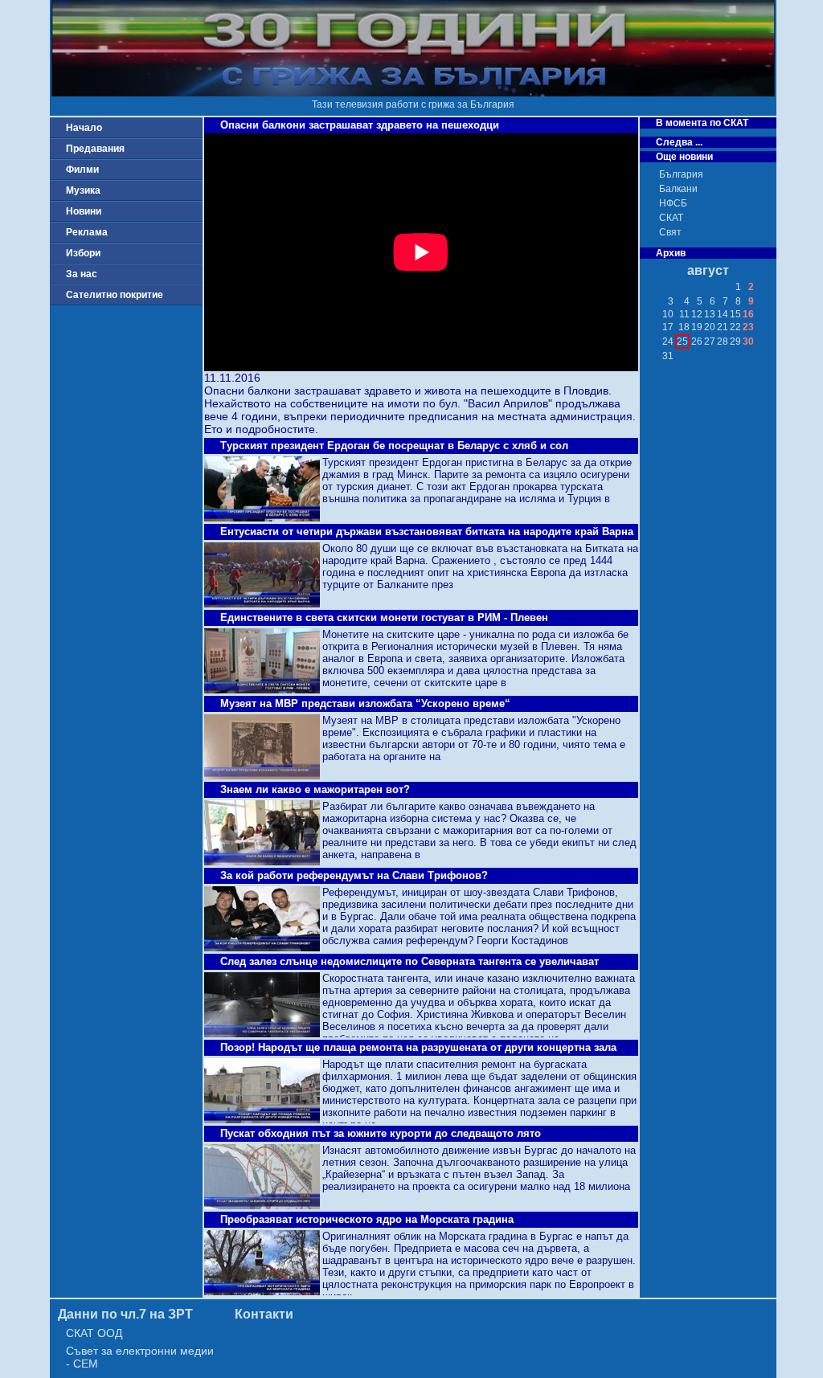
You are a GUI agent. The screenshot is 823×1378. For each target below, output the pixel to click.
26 (696, 341)
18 (684, 327)
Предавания (95, 148)
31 (668, 356)
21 (722, 327)
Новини (83, 211)
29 (735, 341)
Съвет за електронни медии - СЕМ (140, 1357)
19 (696, 327)
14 (722, 314)
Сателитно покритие (114, 295)
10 (668, 314)
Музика (83, 190)
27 (709, 341)
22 (735, 327)
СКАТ (671, 217)
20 (709, 327)
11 (684, 314)
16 (748, 314)
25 (682, 341)
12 (696, 314)
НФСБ (673, 203)
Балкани (678, 188)
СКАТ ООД (94, 1333)
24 (668, 341)
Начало (84, 127)
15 (735, 314)
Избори (83, 253)
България (681, 174)
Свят (670, 232)
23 (748, 327)
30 (748, 341)
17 (668, 327)
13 (709, 314)
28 (722, 341)
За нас (81, 274)
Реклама (87, 232)
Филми (82, 169)
